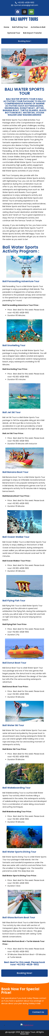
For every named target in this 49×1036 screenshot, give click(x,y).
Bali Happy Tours (24, 19)
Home (6, 27)
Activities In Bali (38, 27)
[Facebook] (17, 12)
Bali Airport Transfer (32, 33)
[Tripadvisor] (31, 12)
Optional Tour (13, 33)
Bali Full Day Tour (20, 27)
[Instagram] (24, 12)
